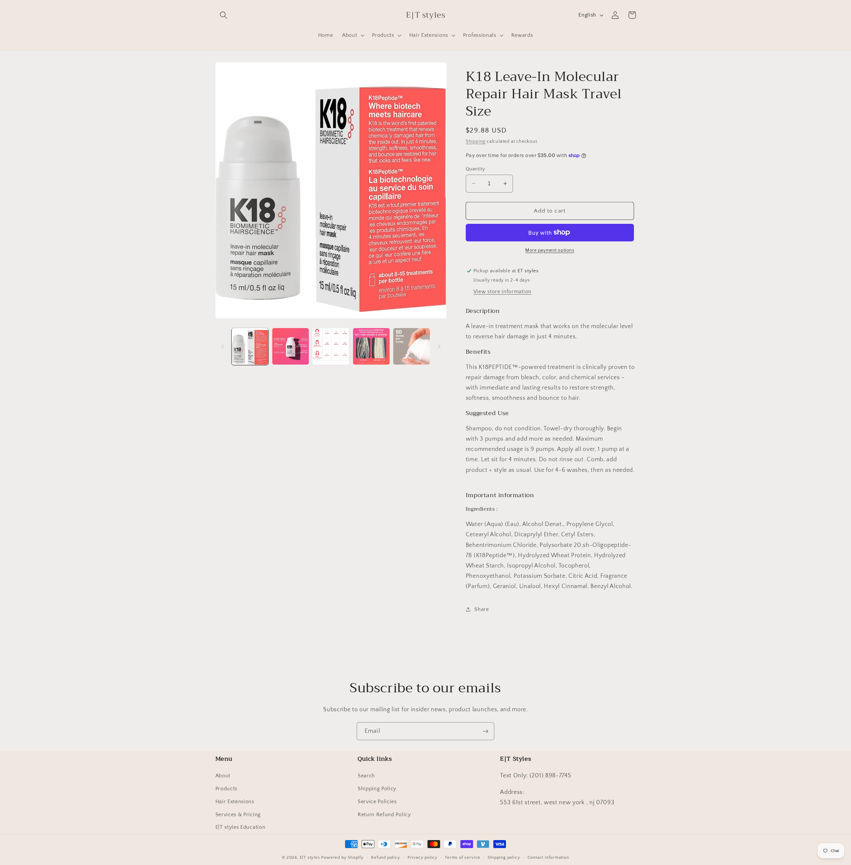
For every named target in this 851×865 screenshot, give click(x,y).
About (222, 776)
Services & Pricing (238, 815)
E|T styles (310, 857)
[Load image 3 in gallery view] (330, 346)
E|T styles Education (240, 827)
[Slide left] (222, 346)
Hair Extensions (234, 802)
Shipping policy (504, 857)
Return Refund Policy (384, 815)
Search (366, 776)
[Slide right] (439, 346)
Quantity (475, 168)
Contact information (548, 857)
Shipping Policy (377, 789)
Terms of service (462, 857)
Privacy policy (422, 857)
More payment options (549, 250)
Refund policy (385, 857)
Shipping (475, 141)
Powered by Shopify (342, 857)
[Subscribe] (485, 731)
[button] (223, 15)
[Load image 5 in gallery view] (411, 346)
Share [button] (481, 609)
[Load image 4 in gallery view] (371, 346)
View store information (502, 292)
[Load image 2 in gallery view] (290, 346)
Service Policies (377, 802)
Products (226, 789)
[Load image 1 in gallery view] (250, 346)
